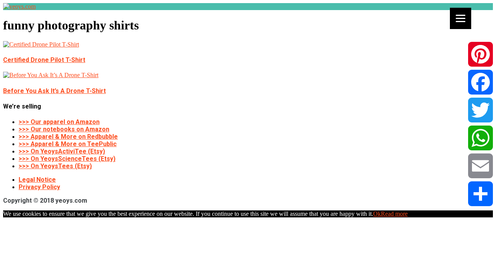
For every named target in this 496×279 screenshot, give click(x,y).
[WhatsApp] (480, 138)
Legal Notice (37, 179)
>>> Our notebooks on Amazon (64, 129)
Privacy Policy (39, 187)
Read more (394, 213)
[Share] (480, 194)
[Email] (480, 166)
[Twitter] (480, 110)
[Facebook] (480, 82)
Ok (377, 213)
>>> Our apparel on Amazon (59, 122)
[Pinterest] (480, 54)
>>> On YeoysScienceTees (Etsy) (67, 158)
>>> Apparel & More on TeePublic (68, 144)
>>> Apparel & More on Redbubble (68, 136)
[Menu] (460, 18)
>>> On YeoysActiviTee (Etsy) (62, 151)
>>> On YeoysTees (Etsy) (55, 166)
